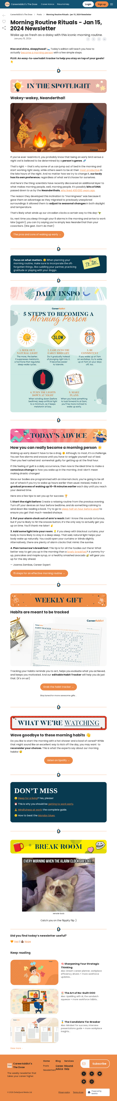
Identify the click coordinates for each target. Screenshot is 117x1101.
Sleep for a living (27, 798)
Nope (28, 941)
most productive (90, 170)
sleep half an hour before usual (80, 509)
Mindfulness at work (30, 809)
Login (88, 4)
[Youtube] (99, 1073)
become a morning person (37, 52)
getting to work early (60, 804)
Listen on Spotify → (58, 760)
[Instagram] (91, 1081)
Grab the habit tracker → (58, 687)
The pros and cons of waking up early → (37, 234)
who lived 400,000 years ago (78, 190)
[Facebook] (83, 1081)
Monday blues (46, 815)
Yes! (16, 941)
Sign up (102, 4)
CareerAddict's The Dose (21, 14)
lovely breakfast (77, 551)
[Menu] (111, 4)
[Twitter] (83, 1073)
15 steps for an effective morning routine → (39, 573)
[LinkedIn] (91, 1073)
